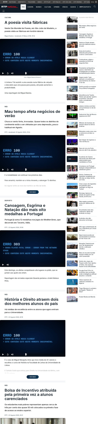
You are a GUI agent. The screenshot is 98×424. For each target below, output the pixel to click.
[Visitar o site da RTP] (5, 2)
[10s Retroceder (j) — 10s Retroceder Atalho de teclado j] (7, 73)
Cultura (47, 7)
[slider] (39, 73)
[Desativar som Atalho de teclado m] (12, 73)
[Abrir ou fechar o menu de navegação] (2, 11)
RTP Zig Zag (67, 2)
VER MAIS (32, 192)
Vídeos (65, 7)
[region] (32, 57)
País (23, 7)
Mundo (39, 7)
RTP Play (47, 2)
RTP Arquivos (89, 2)
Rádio (40, 2)
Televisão (31, 2)
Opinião (57, 7)
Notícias (12, 2)
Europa (30, 7)
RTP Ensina (78, 2)
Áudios (73, 7)
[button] (95, 7)
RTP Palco (56, 2)
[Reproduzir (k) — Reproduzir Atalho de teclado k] (3, 73)
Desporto (22, 2)
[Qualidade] (57, 169)
